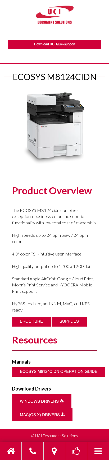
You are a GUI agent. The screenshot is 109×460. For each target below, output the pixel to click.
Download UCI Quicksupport (54, 44)
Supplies (69, 322)
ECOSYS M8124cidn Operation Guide (58, 372)
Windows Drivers (45, 401)
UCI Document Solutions (56, 435)
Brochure (31, 322)
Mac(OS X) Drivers (46, 414)
